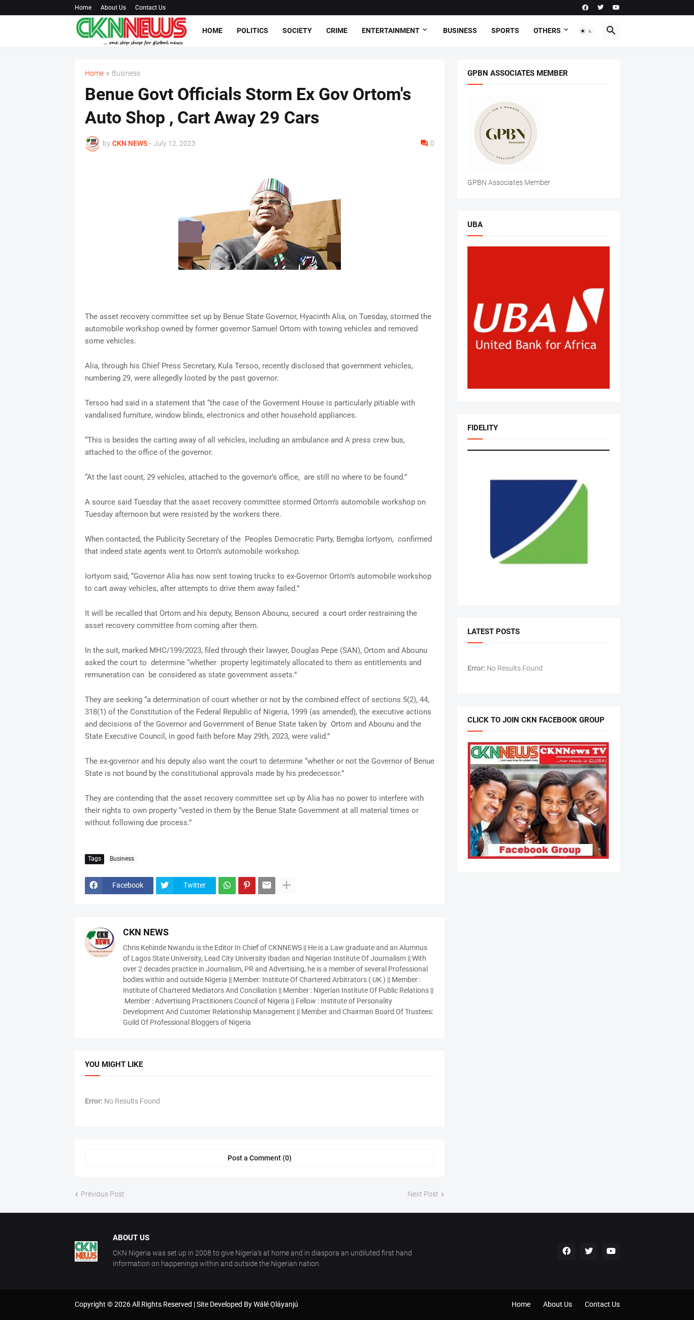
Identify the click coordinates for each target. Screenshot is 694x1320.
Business (460, 30)
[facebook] (585, 7)
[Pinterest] (247, 885)
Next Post (422, 1194)
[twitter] (600, 7)
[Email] (266, 885)
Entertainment (391, 30)
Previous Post (102, 1194)
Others (547, 30)
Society (297, 30)
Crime (337, 30)
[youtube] (616, 7)
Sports (505, 30)
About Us (113, 7)
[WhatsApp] (227, 885)
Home (83, 7)
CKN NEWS (146, 932)
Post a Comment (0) (260, 1158)
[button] (586, 31)
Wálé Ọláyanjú (276, 1304)
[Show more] (286, 885)
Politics (252, 30)
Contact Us (150, 7)
